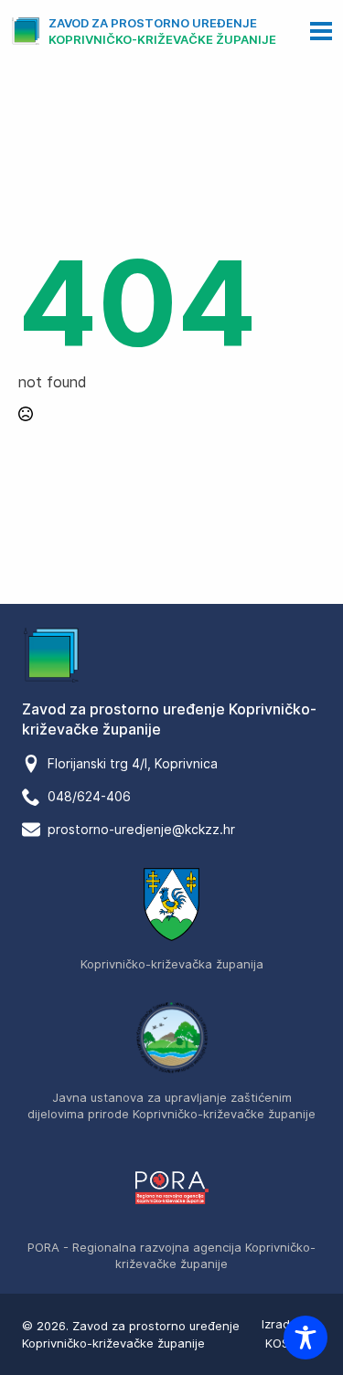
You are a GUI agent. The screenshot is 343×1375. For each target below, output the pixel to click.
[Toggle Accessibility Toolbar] (305, 1337)
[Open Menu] (321, 31)
